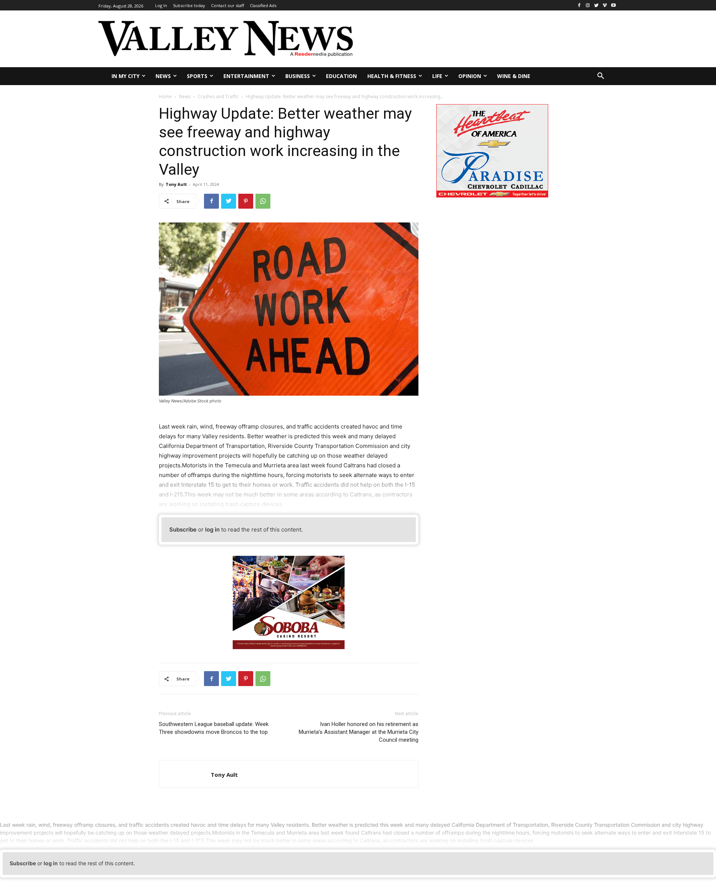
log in (212, 529)
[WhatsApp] (262, 201)
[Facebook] (579, 5)
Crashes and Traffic (218, 96)
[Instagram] (588, 5)
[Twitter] (596, 5)
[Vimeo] (604, 5)
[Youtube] (613, 5)
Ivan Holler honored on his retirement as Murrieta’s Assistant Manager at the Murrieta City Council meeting (358, 732)
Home (165, 96)
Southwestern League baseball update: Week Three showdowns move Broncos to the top (213, 728)
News (185, 96)
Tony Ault (176, 184)
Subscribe (183, 529)
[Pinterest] (245, 201)
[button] (601, 76)
